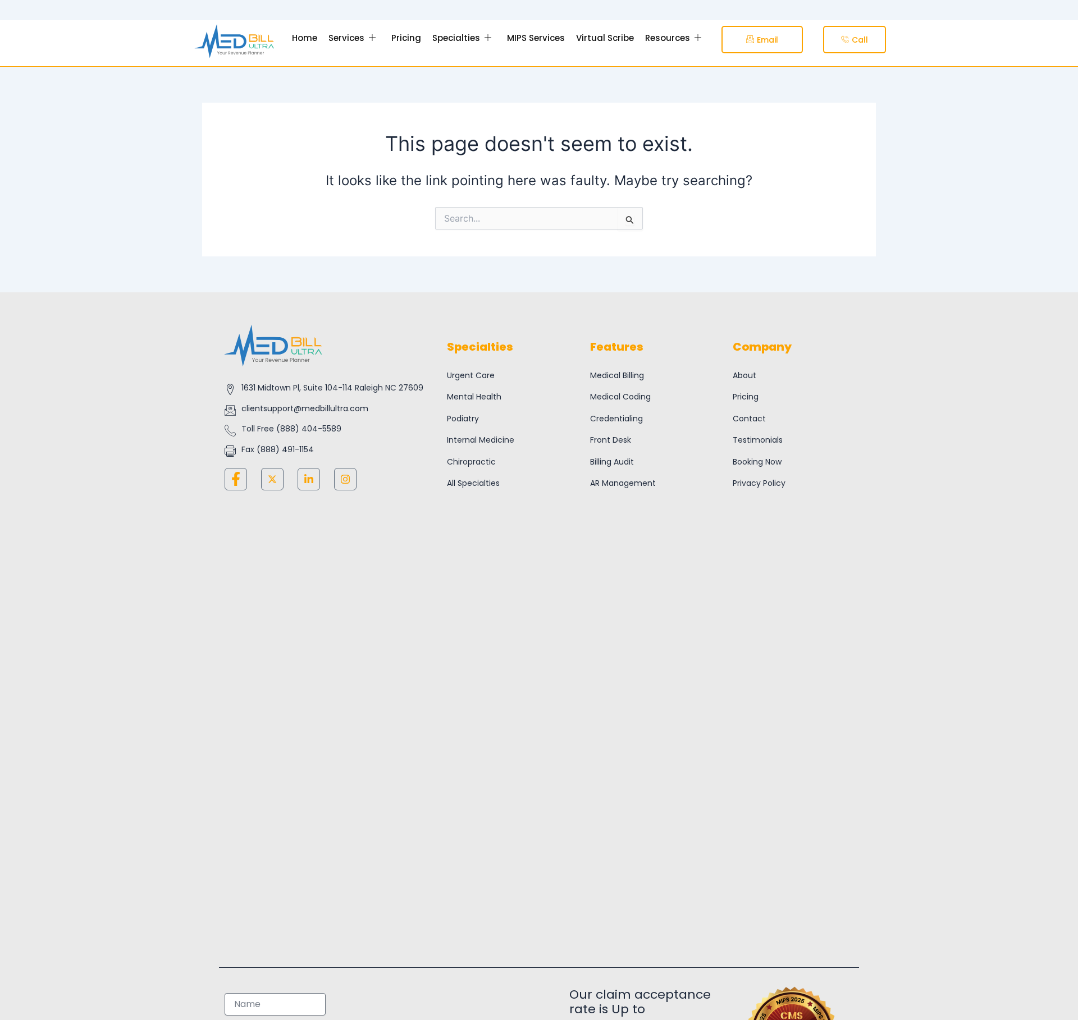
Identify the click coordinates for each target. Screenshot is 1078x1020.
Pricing (406, 38)
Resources (667, 38)
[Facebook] (236, 479)
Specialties (456, 38)
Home (304, 38)
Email (767, 39)
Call (860, 39)
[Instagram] (345, 479)
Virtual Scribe (605, 38)
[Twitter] (272, 479)
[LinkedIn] (309, 479)
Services (346, 38)
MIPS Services (536, 38)
